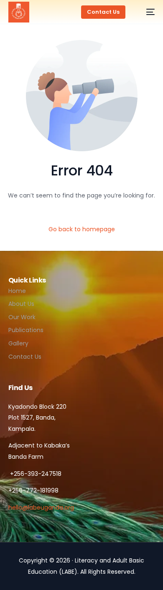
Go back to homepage (81, 229)
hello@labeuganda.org (41, 507)
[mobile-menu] (146, 12)
